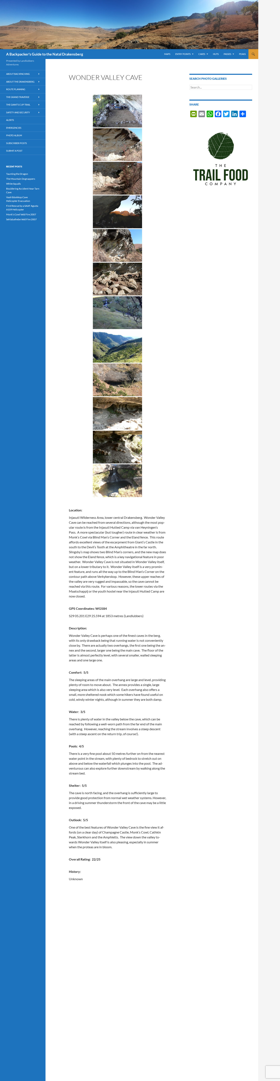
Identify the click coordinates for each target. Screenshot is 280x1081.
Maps (167, 54)
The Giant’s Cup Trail (18, 104)
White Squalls (13, 183)
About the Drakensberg (20, 81)
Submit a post (14, 150)
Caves (201, 54)
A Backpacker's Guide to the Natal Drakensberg (44, 54)
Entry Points (183, 54)
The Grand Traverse (17, 97)
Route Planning (15, 89)
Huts (216, 54)
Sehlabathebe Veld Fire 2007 (21, 219)
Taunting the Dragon (17, 173)
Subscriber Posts (16, 143)
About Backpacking (18, 74)
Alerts (10, 120)
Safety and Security (18, 112)
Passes (227, 54)
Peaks (242, 54)
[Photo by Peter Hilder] (117, 144)
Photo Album (14, 135)
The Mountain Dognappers (20, 178)
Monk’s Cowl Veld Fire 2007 (21, 214)
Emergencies (13, 127)
